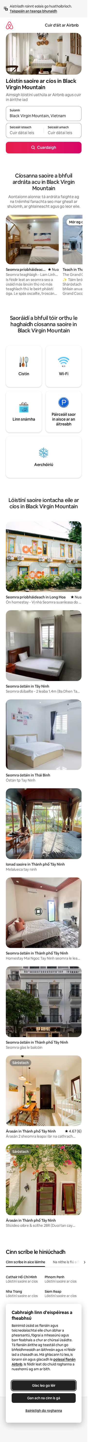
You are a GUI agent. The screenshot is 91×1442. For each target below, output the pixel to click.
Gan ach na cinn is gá (43, 1398)
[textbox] (25, 133)
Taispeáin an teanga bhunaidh (33, 11)
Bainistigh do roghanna (43, 1410)
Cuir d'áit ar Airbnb (62, 25)
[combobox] (44, 116)
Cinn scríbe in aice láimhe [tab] (25, 1262)
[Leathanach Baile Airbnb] (9, 25)
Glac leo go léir (43, 1385)
